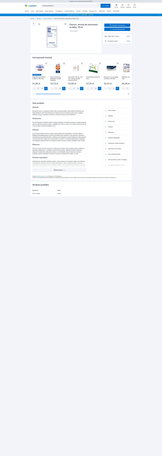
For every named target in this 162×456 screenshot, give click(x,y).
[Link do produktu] (40, 76)
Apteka (32, 18)
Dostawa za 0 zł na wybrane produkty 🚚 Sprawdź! (81, 1)
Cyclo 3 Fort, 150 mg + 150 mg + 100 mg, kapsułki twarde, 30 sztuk (75, 78)
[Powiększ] (39, 24)
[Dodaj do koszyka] (46, 88)
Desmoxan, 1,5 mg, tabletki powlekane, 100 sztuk (111, 77)
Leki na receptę (47, 18)
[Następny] (128, 94)
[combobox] (71, 6)
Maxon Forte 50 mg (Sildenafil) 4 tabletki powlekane (55, 78)
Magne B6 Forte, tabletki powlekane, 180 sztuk (38, 77)
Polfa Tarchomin (41, 176)
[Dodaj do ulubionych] (65, 24)
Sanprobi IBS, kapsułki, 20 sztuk (93, 77)
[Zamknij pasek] (158, 14)
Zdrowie (39, 18)
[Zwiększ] (42, 88)
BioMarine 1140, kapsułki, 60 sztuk (129, 77)
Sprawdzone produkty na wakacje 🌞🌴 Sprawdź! (80, 14)
